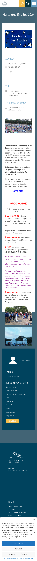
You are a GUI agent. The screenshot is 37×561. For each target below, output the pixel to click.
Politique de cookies (10, 558)
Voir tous (12, 421)
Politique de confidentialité (25, 558)
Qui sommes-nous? (15, 506)
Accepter (18, 543)
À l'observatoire (14, 110)
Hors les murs (10, 401)
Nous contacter (14, 516)
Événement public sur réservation (16, 394)
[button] (34, 520)
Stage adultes (10, 412)
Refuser (18, 549)
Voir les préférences (18, 554)
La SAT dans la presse (17, 513)
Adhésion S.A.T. (14, 509)
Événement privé (11, 387)
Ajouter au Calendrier (18, 73)
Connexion (22, 3)
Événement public (15, 108)
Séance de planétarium (13, 405)
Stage (7, 408)
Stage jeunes (10, 415)
